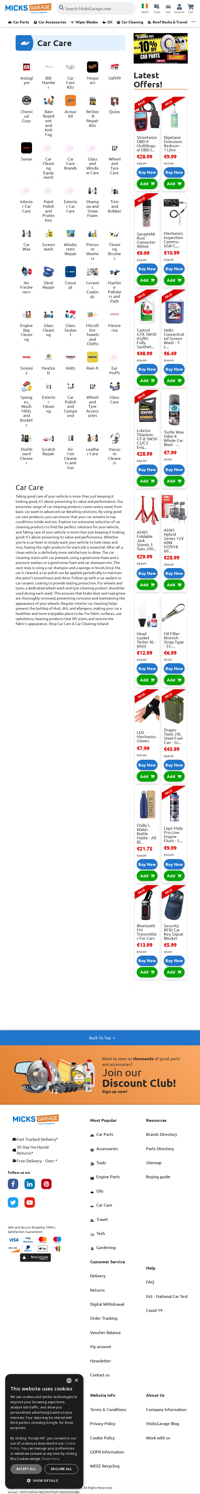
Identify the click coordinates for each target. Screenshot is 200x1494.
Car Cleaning (132, 22)
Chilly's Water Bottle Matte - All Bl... (146, 833)
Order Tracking (103, 1318)
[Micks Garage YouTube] (32, 1205)
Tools (101, 1162)
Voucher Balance (105, 1332)
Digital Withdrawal (107, 1304)
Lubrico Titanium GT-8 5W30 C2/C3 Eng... (147, 438)
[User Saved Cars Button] (168, 6)
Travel (102, 1219)
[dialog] (44, 1431)
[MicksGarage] (28, 8)
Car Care (104, 1205)
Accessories (107, 1148)
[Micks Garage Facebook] (16, 1186)
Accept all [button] (26, 1469)
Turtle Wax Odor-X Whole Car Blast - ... (174, 438)
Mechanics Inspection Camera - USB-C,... (173, 239)
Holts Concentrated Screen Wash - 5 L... (174, 338)
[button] (44, 1480)
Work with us (158, 1437)
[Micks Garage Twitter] (16, 1205)
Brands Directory (161, 1134)
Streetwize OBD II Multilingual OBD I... (147, 143)
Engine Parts (108, 1176)
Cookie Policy (102, 1437)
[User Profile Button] (179, 6)
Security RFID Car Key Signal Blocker (173, 932)
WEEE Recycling (105, 1466)
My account (100, 1346)
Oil (109, 22)
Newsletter (100, 1360)
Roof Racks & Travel (170, 22)
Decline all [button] (61, 1469)
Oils (99, 1191)
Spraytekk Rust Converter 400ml (146, 240)
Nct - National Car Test (167, 1296)
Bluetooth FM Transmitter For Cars (147, 932)
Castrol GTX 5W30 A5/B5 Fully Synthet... (147, 338)
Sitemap (153, 1162)
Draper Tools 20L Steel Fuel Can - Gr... (173, 736)
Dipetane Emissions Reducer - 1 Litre (173, 143)
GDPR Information (107, 1452)
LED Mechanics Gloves (146, 736)
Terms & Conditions (108, 1409)
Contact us (100, 1375)
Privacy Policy (102, 1423)
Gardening (106, 1247)
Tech (100, 1233)
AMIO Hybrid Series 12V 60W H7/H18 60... (174, 540)
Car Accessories (52, 22)
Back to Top (100, 1037)
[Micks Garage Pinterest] (49, 1186)
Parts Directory (160, 1148)
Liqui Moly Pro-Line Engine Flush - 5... (173, 834)
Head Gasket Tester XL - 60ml (147, 639)
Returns (97, 1290)
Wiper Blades (87, 22)
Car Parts (21, 22)
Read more (50, 1459)
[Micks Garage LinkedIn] (32, 1186)
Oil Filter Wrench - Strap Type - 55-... (174, 639)
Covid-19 (154, 1310)
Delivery (97, 1275)
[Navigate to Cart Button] (191, 6)
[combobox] (69, 1380)
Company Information (166, 1409)
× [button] (76, 1380)
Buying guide (158, 1176)
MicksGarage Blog (162, 1423)
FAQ (150, 1282)
